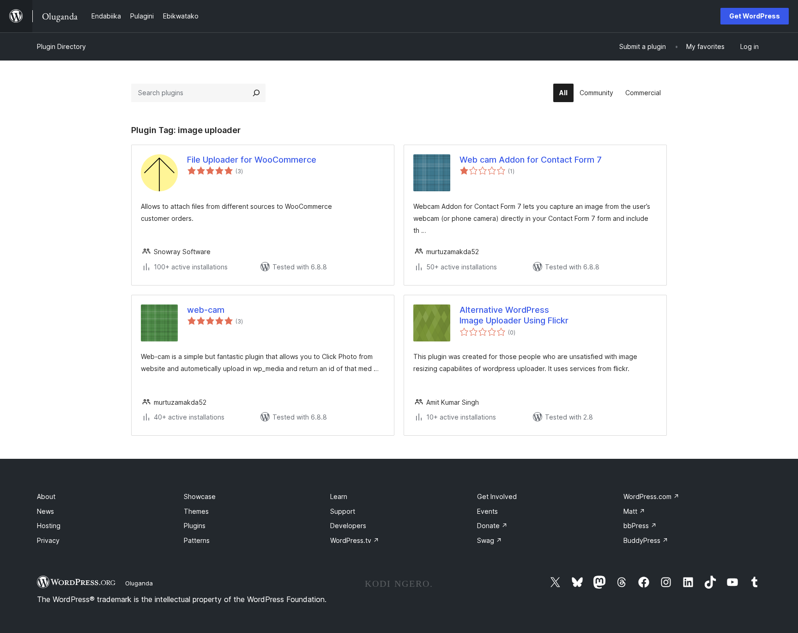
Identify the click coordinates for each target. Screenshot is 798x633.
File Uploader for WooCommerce (251, 159)
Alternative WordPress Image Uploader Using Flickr (513, 315)
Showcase (200, 496)
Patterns (197, 540)
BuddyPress (645, 540)
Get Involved (497, 496)
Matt (634, 511)
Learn (338, 496)
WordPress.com (651, 496)
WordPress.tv (354, 540)
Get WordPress (754, 16)
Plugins (195, 526)
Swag (489, 540)
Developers (348, 526)
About (46, 496)
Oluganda (139, 583)
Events (487, 511)
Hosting (48, 526)
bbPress (640, 526)
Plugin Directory (61, 46)
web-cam (205, 310)
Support (342, 511)
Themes (196, 511)
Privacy (48, 540)
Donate (492, 526)
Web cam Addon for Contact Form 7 (530, 159)
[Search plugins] (256, 93)
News (45, 511)
